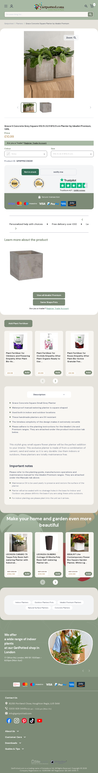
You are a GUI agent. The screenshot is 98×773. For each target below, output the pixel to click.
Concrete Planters (62, 608)
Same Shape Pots (49, 302)
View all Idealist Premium (49, 295)
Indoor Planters (22, 602)
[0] (92, 6)
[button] (82, 219)
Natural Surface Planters (38, 608)
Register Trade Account (35, 143)
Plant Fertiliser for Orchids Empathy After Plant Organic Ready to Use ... (49, 357)
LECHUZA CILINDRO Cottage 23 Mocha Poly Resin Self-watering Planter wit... (48, 558)
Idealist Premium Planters (70, 602)
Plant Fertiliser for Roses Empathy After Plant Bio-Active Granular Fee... (78, 357)
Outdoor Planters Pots (44, 602)
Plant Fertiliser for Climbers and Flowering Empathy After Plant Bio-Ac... (18, 357)
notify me (58, 172)
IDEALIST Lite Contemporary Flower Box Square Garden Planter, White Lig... (78, 558)
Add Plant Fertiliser (18, 323)
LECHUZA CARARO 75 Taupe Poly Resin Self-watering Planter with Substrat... (17, 558)
